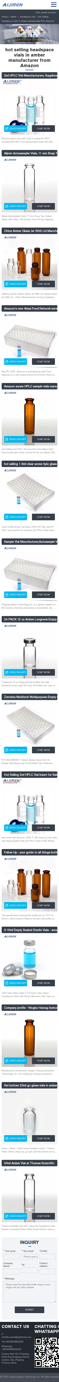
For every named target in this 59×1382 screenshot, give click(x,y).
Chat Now (43, 128)
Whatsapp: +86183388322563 (11, 1348)
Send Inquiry (18, 128)
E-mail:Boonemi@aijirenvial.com (16, 1335)
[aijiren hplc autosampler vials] (13, 5)
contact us (15, 1326)
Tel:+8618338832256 (12, 1341)
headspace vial (27, 16)
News (13, 16)
